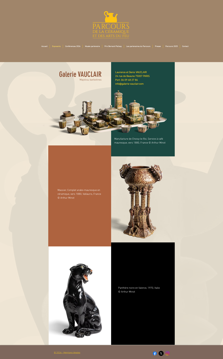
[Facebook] (154, 353)
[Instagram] (167, 353)
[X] (161, 353)
